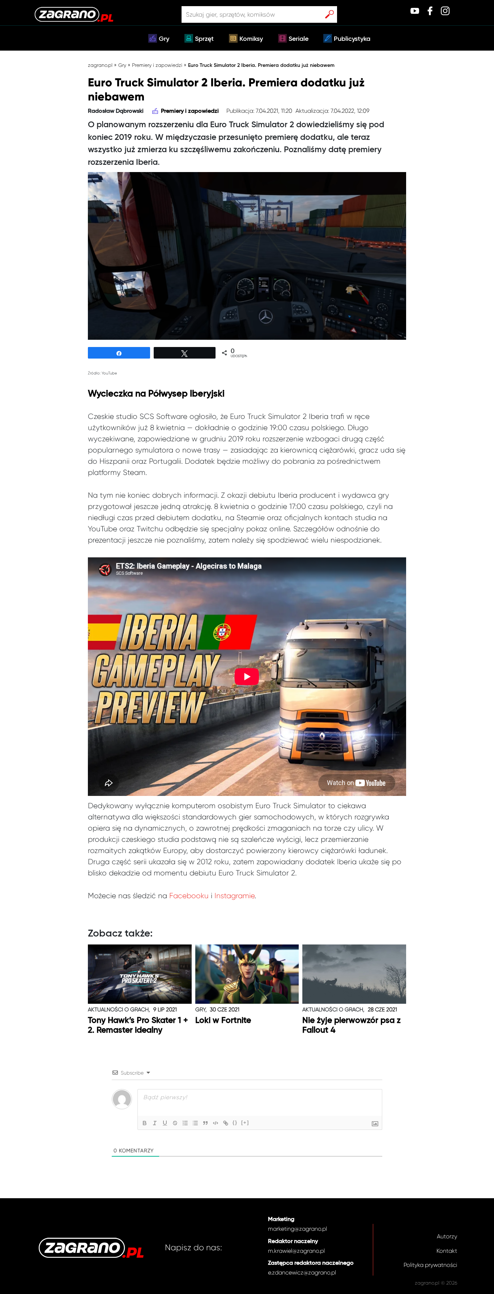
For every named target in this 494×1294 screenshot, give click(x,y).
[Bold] (145, 1123)
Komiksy (251, 39)
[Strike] (175, 1123)
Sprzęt (204, 39)
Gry (164, 39)
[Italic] (155, 1123)
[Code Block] (215, 1123)
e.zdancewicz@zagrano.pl (302, 1272)
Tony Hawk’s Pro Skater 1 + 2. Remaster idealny (138, 1025)
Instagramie (234, 895)
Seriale (298, 39)
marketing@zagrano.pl (297, 1228)
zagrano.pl (100, 65)
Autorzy (447, 1236)
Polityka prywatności (430, 1264)
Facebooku (189, 895)
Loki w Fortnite (223, 1020)
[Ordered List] (185, 1123)
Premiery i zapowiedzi (157, 65)
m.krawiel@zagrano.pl (296, 1250)
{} (235, 1122)
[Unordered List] (195, 1123)
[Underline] (165, 1123)
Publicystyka (352, 39)
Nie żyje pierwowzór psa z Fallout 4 (351, 1025)
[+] (245, 1122)
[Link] (226, 1123)
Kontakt (446, 1250)
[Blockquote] (205, 1123)
